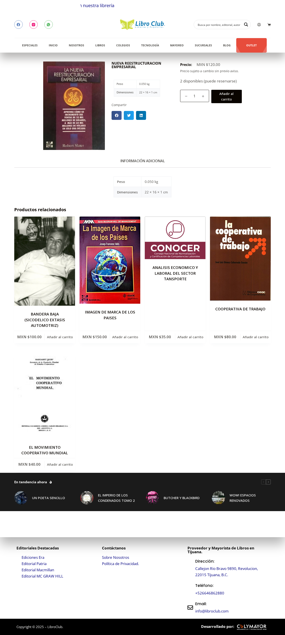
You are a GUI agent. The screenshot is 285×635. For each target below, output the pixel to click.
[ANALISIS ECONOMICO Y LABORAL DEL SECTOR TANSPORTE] (175, 238)
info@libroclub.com (212, 611)
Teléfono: (204, 585)
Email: (201, 603)
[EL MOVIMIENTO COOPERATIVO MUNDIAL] (44, 395)
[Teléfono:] (190, 589)
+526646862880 (209, 593)
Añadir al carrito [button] (60, 337)
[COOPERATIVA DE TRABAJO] (240, 259)
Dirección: (204, 561)
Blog (227, 45)
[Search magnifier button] (246, 24)
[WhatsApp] (48, 24)
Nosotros (76, 45)
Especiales (30, 45)
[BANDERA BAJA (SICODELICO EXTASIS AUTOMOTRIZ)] (44, 261)
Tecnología (150, 45)
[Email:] (190, 607)
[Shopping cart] (269, 24)
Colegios (123, 45)
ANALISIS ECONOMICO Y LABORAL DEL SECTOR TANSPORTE (175, 273)
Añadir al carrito (226, 96)
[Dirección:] (190, 568)
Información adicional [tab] (142, 160)
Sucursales (203, 45)
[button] (117, 115)
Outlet (251, 45)
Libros (100, 45)
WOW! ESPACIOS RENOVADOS (243, 498)
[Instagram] (33, 24)
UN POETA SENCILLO (48, 498)
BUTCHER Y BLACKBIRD (182, 498)
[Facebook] (18, 24)
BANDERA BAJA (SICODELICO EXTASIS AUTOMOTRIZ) (44, 319)
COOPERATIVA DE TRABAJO (240, 308)
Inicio (53, 45)
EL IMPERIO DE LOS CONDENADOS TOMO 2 (116, 498)
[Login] (259, 24)
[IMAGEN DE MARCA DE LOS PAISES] (109, 260)
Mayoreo (177, 45)
